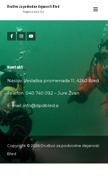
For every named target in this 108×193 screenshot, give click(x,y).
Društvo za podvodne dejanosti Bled (33, 7)
